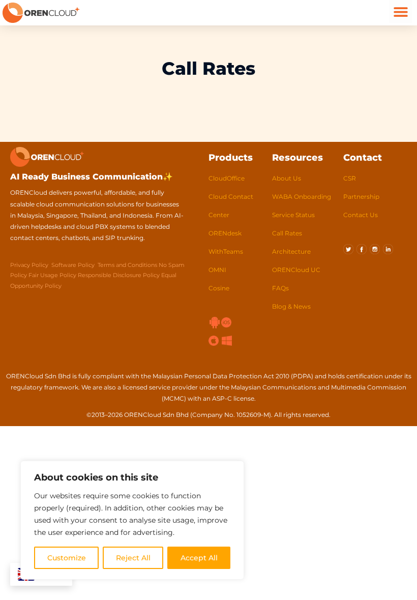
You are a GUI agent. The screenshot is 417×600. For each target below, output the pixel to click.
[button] (400, 11)
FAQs (280, 288)
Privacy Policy (29, 264)
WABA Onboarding (301, 196)
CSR (349, 178)
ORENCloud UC (296, 270)
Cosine (218, 288)
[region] (132, 520)
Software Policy (73, 264)
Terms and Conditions (128, 264)
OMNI (217, 270)
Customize (66, 557)
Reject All (133, 557)
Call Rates (287, 233)
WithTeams (225, 251)
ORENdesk (225, 233)
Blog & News (291, 306)
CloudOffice (226, 178)
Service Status (293, 215)
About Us (286, 178)
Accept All (199, 557)
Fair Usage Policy (52, 275)
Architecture (291, 251)
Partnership (361, 196)
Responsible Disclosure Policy (119, 275)
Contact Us (360, 215)
